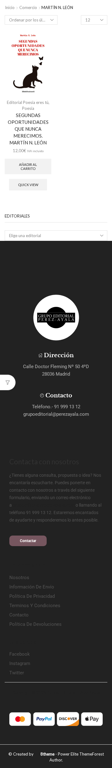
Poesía (28, 108)
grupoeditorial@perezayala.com (44, 505)
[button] (28, 541)
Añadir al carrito (28, 166)
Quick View (28, 185)
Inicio (10, 7)
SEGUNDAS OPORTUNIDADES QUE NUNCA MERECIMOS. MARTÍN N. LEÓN (28, 129)
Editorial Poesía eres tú (28, 102)
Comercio (28, 7)
